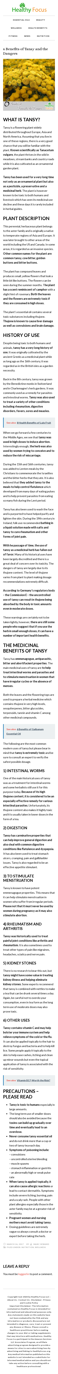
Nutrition (27, 1247)
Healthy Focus (29, 8)
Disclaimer (36, 1300)
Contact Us (24, 1300)
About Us (12, 1300)
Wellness (40, 1247)
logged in (23, 1274)
